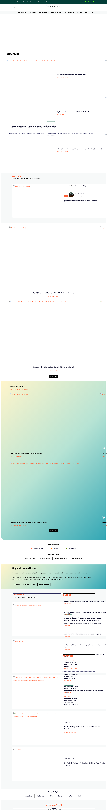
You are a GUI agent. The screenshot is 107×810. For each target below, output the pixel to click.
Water (51, 727)
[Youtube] (94, 2)
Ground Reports (72, 479)
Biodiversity (29, 93)
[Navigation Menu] (14, 7)
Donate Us (25, 2)
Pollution (79, 727)
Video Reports (69, 12)
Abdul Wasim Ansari (62, 108)
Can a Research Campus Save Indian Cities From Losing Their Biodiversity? (29, 99)
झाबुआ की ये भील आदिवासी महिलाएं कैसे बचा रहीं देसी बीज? (26, 385)
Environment (46, 490)
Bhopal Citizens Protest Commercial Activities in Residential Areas (53, 224)
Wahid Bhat (24, 105)
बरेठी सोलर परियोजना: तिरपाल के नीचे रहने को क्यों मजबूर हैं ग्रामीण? (29, 454)
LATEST (67, 526)
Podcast (79, 12)
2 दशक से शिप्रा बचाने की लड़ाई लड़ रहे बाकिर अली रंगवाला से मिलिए (78, 799)
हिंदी (81, 754)
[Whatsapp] (83, 2)
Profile (67, 754)
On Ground (33, 12)
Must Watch (78, 490)
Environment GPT (42, 2)
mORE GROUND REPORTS (18, 526)
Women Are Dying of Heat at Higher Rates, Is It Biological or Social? (53, 298)
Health (70, 727)
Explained (55, 479)
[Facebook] (91, 2)
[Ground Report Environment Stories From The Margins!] (54, 7)
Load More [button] (53, 307)
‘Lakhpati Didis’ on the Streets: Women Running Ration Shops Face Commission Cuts (66, 104)
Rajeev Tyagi (60, 88)
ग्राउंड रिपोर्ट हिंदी (54, 736)
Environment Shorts (38, 479)
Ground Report (68, 630)
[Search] (93, 12)
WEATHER (68, 587)
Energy (60, 727)
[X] (85, 2)
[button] (62, 12)
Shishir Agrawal (53, 227)
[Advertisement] (53, 39)
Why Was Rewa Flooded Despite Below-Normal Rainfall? (79, 593)
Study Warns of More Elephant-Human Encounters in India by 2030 (82, 565)
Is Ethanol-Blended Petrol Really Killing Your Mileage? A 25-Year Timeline (84, 532)
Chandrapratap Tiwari (63, 69)
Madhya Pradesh (53, 219)
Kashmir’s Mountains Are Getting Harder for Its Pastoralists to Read (82, 615)
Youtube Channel (17, 2)
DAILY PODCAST (17, 123)
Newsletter (33, 2)
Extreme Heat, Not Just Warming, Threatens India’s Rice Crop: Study (83, 554)
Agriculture (31, 490)
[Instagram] (88, 2)
